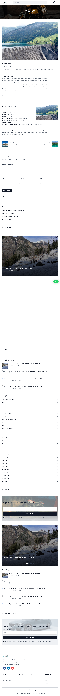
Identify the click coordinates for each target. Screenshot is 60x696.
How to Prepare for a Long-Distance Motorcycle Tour (26, 386)
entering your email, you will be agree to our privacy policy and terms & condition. (27, 518)
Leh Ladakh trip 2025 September (10, 216)
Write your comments (8, 164)
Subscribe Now (30, 513)
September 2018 (5, 478)
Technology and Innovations (9, 419)
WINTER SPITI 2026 (6, 219)
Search (4, 196)
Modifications (23, 69)
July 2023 (4, 460)
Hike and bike (14, 69)
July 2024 (4, 446)
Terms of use (15, 690)
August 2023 (5, 458)
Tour (52, 69)
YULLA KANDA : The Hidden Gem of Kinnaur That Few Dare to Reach (18, 222)
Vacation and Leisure (7, 428)
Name (3, 178)
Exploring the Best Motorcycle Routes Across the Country (27, 604)
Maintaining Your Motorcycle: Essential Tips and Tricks (27, 379)
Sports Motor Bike (45, 69)
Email (23, 178)
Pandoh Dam (6, 64)
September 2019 (5, 475)
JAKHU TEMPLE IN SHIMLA (8, 213)
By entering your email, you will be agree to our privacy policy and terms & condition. (28, 641)
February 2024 (5, 455)
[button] (56, 281)
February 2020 (5, 472)
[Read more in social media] (4, 668)
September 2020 (5, 469)
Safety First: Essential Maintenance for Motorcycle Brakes (28, 371)
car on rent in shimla (7, 405)
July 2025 (4, 443)
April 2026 (4, 440)
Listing (19, 678)
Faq (4, 678)
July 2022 (4, 463)
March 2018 (4, 481)
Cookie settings (32, 690)
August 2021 (5, 466)
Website (42, 178)
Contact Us (34, 678)
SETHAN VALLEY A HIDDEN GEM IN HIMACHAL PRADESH (14, 210)
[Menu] (58, 2)
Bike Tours (7, 69)
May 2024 (4, 452)
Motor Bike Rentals (33, 69)
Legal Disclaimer (43, 690)
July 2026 (4, 437)
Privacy (23, 690)
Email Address (7, 506)
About (46, 683)
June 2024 (4, 449)
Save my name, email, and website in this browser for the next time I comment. (26, 186)
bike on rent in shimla (8, 399)
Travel (3, 72)
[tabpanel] (30, 256)
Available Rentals (8, 680)
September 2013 (5, 484)
